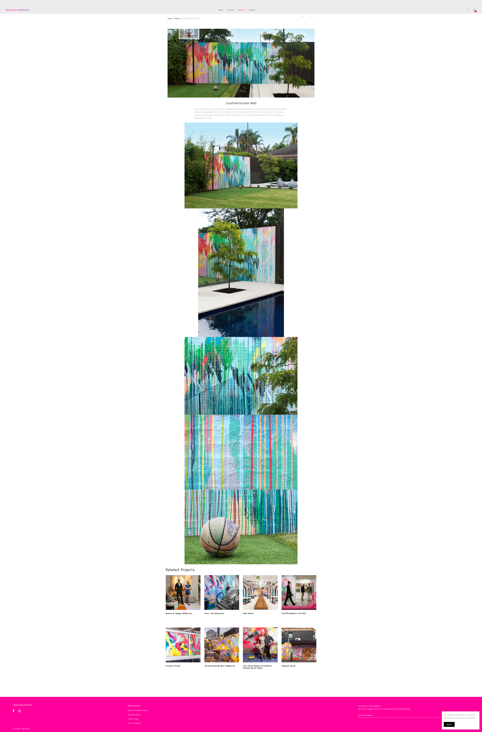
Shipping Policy (134, 714)
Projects (241, 10)
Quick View (184, 607)
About (220, 10)
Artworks (231, 10)
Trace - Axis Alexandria (214, 613)
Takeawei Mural (288, 666)
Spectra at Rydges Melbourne (179, 613)
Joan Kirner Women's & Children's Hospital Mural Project (257, 667)
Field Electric (248, 613)
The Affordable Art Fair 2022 (294, 613)
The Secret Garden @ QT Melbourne (219, 666)
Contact (252, 10)
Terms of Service (134, 723)
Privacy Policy (133, 719)
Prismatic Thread (173, 666)
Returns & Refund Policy (137, 710)
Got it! (449, 724)
